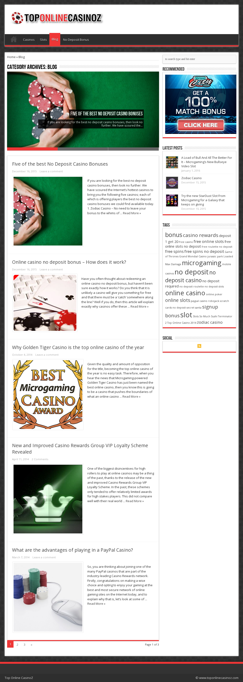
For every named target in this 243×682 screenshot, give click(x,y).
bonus (173, 235)
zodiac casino (210, 322)
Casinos (29, 39)
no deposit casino (190, 276)
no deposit (192, 271)
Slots (43, 39)
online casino (185, 292)
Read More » (132, 213)
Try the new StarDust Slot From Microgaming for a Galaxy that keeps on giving (203, 200)
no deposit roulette (191, 286)
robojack (213, 301)
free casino (186, 242)
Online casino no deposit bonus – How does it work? (69, 262)
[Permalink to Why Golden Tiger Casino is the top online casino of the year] (48, 429)
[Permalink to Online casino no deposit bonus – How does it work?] (45, 330)
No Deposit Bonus (76, 39)
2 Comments (40, 459)
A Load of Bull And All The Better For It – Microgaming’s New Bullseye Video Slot (206, 161)
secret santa (194, 307)
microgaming (201, 262)
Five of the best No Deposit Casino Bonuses (106, 114)
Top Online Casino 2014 (181, 322)
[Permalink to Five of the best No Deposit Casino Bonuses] (48, 245)
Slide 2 (83, 148)
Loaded (228, 256)
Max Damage (173, 264)
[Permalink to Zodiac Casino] (172, 188)
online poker (214, 294)
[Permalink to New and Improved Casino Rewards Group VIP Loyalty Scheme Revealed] (48, 533)
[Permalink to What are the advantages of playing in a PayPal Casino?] (48, 631)
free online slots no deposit (198, 244)
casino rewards (200, 235)
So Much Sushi (208, 316)
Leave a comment (51, 171)
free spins (174, 251)
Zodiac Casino (191, 178)
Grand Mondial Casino (193, 256)
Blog (55, 39)
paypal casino (199, 301)
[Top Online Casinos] (56, 22)
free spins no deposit (204, 251)
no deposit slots (214, 286)
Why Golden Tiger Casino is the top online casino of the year (78, 347)
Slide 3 (133, 148)
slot (186, 314)
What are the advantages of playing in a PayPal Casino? (72, 550)
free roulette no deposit (217, 246)
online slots (177, 300)
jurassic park (215, 256)
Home (13, 40)
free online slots (209, 241)
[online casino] (200, 133)
